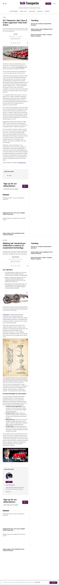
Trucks (4, 17)
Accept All (53, 582)
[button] (3, 3)
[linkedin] (13, 42)
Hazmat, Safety (23, 11)
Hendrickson (6, 314)
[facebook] (11, 42)
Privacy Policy (37, 582)
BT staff (15, 34)
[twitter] (15, 42)
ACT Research (20, 67)
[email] (19, 42)
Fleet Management (13, 11)
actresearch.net (22, 162)
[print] (27, 42)
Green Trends (32, 11)
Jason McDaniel (15, 256)
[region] (29, 582)
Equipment (47, 11)
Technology (40, 11)
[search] (6, 3)
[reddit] (17, 42)
